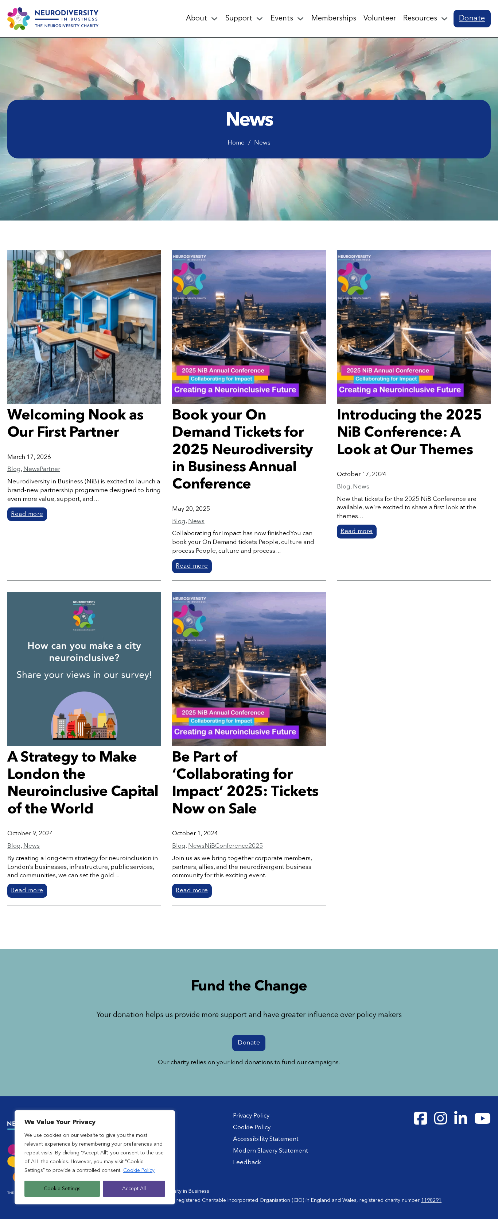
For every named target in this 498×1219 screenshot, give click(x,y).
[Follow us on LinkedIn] (460, 1119)
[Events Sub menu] (300, 18)
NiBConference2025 (234, 846)
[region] (95, 1157)
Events (282, 18)
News (31, 469)
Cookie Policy (139, 1170)
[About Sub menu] (214, 18)
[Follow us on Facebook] (420, 1119)
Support (238, 18)
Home (236, 143)
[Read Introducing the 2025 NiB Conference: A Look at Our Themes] (414, 327)
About (196, 18)
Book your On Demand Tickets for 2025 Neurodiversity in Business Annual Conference (242, 450)
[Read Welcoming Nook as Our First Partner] (84, 327)
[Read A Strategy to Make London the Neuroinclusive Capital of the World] (84, 669)
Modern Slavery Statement (270, 1151)
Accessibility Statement (266, 1139)
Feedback (247, 1162)
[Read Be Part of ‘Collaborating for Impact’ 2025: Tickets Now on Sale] (249, 669)
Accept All (134, 1188)
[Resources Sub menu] (444, 18)
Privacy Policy (251, 1116)
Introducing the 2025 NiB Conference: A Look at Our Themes (409, 433)
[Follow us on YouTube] (482, 1119)
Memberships (333, 18)
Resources (420, 18)
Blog (14, 469)
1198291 (431, 1200)
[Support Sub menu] (259, 18)
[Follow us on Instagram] (440, 1119)
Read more (27, 514)
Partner (50, 469)
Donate (472, 18)
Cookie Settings (62, 1188)
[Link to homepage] (52, 18)
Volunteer (379, 18)
